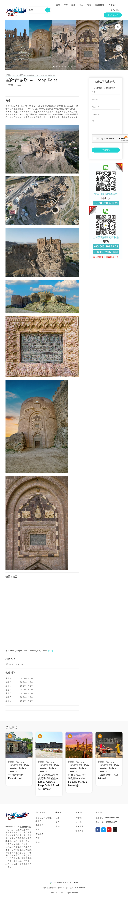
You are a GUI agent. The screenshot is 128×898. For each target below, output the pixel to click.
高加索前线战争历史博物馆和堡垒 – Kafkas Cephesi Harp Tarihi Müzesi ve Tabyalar (48, 782)
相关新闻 (80, 826)
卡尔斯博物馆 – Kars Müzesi (17, 776)
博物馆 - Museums (15, 85)
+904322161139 (16, 664)
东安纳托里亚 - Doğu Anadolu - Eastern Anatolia (34, 75)
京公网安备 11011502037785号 (66, 882)
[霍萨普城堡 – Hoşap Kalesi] (17, 45)
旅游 (89, 5)
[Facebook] (98, 829)
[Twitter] (103, 829)
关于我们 (112, 5)
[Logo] (18, 11)
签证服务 (40, 833)
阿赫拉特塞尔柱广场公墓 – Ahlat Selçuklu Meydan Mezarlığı (78, 780)
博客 (66, 5)
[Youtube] (109, 829)
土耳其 (8, 75)
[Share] (118, 27)
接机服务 (40, 825)
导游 (38, 838)
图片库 (79, 822)
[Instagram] (115, 829)
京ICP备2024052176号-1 (75, 888)
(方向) (51, 650)
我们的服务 (100, 5)
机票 (38, 829)
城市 (74, 5)
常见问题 (115, 10)
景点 (81, 5)
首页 (58, 5)
